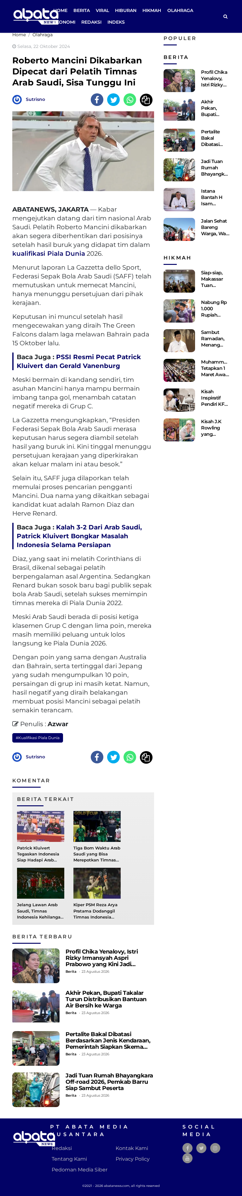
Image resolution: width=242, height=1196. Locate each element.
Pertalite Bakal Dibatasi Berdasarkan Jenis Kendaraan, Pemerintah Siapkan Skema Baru (108, 1043)
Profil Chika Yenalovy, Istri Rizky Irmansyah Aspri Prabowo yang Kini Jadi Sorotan (102, 961)
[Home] (225, 16)
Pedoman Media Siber (79, 1170)
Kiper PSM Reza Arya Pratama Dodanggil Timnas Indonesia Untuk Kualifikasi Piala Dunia (95, 916)
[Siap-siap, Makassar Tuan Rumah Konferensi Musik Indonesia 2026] (179, 281)
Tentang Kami (69, 1159)
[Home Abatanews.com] (36, 16)
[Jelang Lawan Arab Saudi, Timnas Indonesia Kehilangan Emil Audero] (40, 883)
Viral (102, 10)
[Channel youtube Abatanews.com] (187, 1158)
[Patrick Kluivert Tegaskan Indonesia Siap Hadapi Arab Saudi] (40, 826)
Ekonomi (64, 22)
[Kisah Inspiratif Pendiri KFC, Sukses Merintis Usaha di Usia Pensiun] (179, 399)
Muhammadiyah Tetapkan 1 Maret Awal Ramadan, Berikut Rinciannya (220, 377)
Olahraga (180, 10)
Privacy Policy (133, 1159)
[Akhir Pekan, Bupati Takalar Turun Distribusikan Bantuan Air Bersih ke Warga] (36, 1007)
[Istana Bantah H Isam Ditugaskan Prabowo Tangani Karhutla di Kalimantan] (179, 199)
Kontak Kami (132, 1148)
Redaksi (91, 22)
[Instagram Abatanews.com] (215, 1148)
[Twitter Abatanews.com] (201, 1148)
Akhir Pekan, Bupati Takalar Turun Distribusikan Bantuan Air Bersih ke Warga (106, 999)
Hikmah (151, 10)
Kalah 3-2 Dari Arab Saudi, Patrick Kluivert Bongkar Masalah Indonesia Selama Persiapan (79, 536)
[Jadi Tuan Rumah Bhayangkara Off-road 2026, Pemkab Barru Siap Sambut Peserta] (36, 1089)
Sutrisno (35, 99)
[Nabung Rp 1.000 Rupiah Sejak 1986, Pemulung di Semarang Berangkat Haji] (179, 310)
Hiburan (125, 10)
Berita (81, 10)
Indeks (116, 22)
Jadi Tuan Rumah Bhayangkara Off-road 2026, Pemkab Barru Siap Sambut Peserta (109, 1081)
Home (60, 10)
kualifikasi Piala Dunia (48, 253)
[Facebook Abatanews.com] (187, 1148)
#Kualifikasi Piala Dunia (38, 737)
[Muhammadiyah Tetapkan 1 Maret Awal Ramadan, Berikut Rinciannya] (179, 370)
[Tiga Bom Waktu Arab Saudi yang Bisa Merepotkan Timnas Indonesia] (97, 826)
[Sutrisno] (18, 99)
